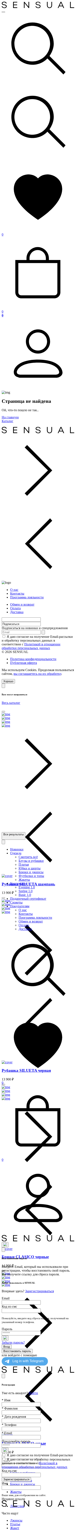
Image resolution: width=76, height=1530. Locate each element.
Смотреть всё (28, 857)
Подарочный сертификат (28, 898)
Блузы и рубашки (31, 860)
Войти (33, 1393)
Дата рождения (14, 1416)
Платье (15, 1524)
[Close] (3, 686)
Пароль (7, 1329)
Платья (24, 864)
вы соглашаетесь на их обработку (37, 674)
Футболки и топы (31, 876)
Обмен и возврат (22, 604)
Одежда (15, 853)
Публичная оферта (23, 663)
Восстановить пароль (17, 1351)
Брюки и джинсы (22, 1484)
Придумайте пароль (16, 1441)
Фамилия (10, 1408)
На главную (10, 417)
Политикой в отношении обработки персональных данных (31, 646)
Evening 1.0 (27, 887)
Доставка (16, 612)
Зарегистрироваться (39, 1291)
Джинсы (16, 1520)
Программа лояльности (27, 597)
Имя (6, 1400)
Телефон (9, 1425)
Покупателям (19, 906)
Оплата (15, 608)
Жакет (14, 1528)
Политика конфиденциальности (33, 659)
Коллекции (18, 883)
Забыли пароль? (13, 1342)
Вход (6, 1346)
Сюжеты (16, 902)
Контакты (17, 593)
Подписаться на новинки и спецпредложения (35, 628)
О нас (14, 589)
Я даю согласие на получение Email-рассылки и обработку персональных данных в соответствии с (37, 642)
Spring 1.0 (26, 891)
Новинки (16, 849)
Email (6, 1298)
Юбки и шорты (30, 868)
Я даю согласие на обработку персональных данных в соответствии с (36, 1463)
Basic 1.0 (25, 895)
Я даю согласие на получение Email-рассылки (40, 1455)
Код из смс (9, 1306)
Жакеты (16, 1492)
